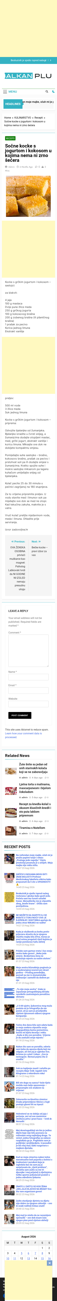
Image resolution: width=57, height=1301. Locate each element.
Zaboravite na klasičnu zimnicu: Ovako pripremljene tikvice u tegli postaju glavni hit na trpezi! (33, 1102)
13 (28, 1258)
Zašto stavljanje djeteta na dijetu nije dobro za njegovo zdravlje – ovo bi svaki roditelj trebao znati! (34, 1203)
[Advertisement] (28, 1280)
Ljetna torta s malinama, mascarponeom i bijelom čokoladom (35, 788)
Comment (14, 632)
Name (12, 671)
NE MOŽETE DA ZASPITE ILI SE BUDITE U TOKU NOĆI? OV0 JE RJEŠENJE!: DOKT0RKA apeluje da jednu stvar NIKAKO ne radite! (27, 60)
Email (12, 685)
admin (11, 166)
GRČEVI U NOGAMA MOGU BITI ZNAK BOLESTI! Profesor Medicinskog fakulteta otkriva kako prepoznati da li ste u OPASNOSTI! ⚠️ (33, 879)
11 (14, 1258)
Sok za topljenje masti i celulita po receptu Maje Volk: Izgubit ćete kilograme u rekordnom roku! (33, 1071)
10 (7, 1258)
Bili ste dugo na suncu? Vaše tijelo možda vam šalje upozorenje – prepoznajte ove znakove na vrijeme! (33, 1086)
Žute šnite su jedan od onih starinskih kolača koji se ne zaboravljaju (33, 768)
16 (49, 1258)
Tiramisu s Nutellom (32, 827)
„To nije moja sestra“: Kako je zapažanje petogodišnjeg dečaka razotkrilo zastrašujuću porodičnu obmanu (33, 993)
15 (42, 1258)
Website (12, 698)
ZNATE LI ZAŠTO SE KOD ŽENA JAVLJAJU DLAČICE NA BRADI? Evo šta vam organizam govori (33, 1189)
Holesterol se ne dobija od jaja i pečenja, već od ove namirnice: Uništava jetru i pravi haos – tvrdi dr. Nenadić (34, 1117)
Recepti (10, 138)
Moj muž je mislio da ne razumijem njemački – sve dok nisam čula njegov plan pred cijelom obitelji (33, 1218)
